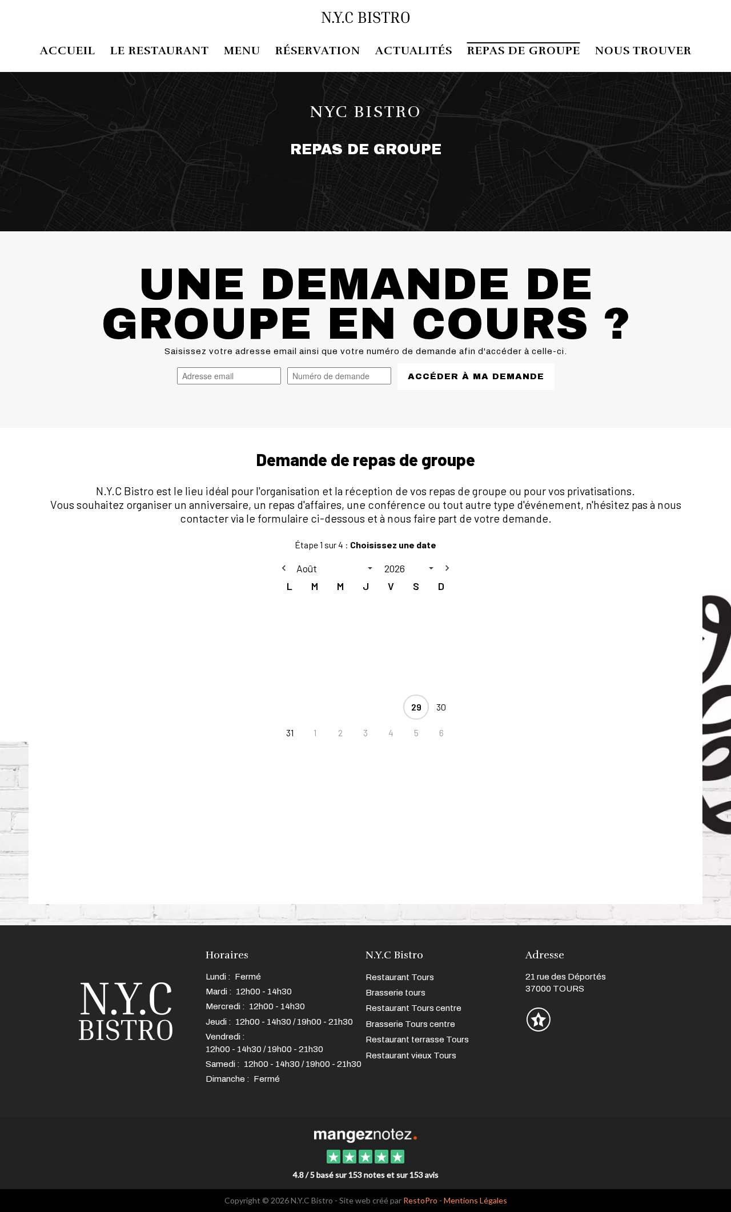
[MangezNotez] (538, 1027)
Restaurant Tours (400, 977)
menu (242, 51)
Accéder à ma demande (476, 376)
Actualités (413, 51)
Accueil (67, 51)
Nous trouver (643, 51)
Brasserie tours (395, 992)
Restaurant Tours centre (413, 1008)
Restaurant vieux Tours (411, 1055)
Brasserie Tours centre (410, 1024)
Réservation (317, 51)
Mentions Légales (475, 1200)
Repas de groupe (523, 51)
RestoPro (420, 1200)
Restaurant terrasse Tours (417, 1039)
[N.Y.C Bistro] (365, 1134)
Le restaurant (159, 51)
